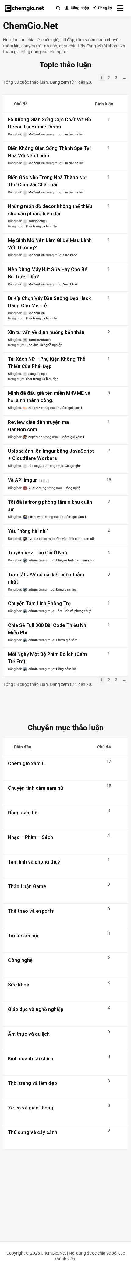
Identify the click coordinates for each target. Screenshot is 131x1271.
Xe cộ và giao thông (30, 1108)
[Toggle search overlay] (58, 8)
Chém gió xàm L (70, 408)
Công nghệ (73, 466)
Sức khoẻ (70, 255)
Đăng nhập (80, 8)
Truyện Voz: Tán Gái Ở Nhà (37, 553)
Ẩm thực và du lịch (29, 1034)
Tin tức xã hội (73, 134)
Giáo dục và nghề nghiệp (43, 345)
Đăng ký (105, 8)
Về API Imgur (22, 480)
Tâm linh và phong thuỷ (73, 611)
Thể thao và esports (31, 911)
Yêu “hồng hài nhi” (28, 531)
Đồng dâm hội (66, 589)
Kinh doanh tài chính (30, 1058)
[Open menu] (120, 8)
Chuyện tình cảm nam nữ (75, 539)
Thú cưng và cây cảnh (32, 1132)
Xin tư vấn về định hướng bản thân (46, 332)
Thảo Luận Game (27, 886)
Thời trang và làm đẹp (41, 226)
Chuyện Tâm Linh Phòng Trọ (39, 603)
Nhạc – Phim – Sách (30, 837)
